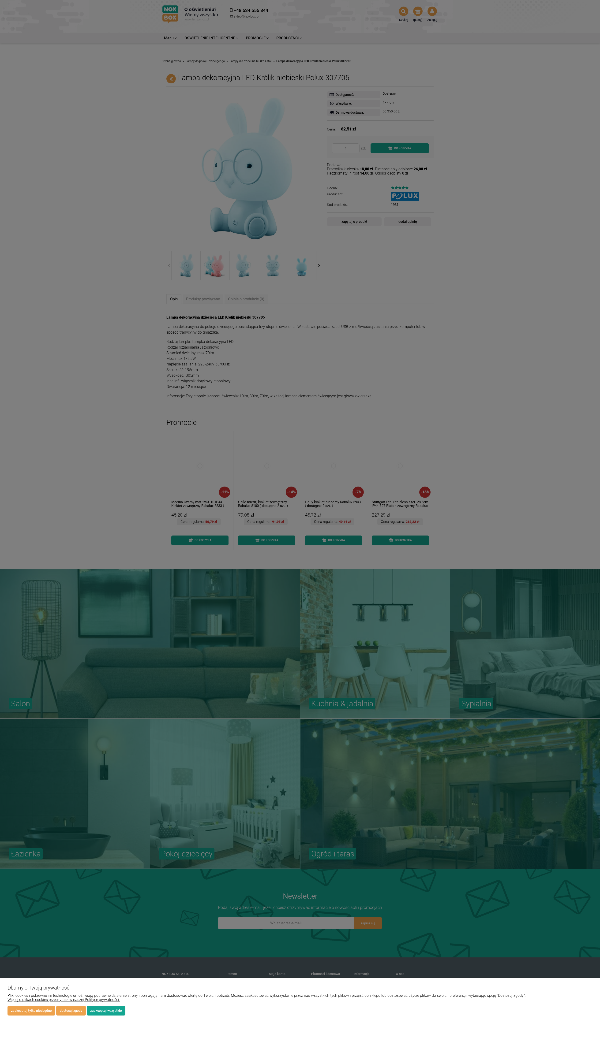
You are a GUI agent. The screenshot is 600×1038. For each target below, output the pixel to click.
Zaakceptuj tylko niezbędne (31, 1010)
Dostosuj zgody (71, 1010)
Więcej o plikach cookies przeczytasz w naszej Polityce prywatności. (64, 999)
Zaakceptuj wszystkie (106, 1010)
